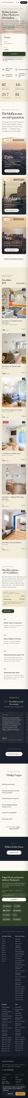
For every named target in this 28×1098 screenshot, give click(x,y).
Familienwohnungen (20, 964)
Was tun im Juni (19, 997)
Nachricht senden (14, 828)
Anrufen (18, 827)
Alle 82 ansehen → (21, 283)
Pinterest (17, 919)
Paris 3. (4, 943)
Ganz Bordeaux (6, 1007)
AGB (17, 1077)
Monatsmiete (18, 962)
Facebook (18, 910)
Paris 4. (4, 945)
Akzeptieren (20, 1093)
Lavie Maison (7, 2)
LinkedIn (7, 919)
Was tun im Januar (20, 986)
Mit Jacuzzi (18, 949)
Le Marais (17, 939)
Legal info (18, 1081)
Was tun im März (19, 991)
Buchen (23, 2)
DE (18, 2)
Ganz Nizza (18, 1007)
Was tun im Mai (19, 995)
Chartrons (4, 1009)
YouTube (7, 910)
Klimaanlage (18, 958)
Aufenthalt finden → (14, 852)
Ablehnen (10, 1093)
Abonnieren (14, 899)
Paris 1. (3, 939)
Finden (15, 54)
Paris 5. (4, 948)
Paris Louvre (18, 943)
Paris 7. (3, 950)
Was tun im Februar (20, 988)
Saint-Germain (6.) (20, 960)
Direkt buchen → (8, 611)
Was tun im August (20, 970)
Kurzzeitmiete (18, 956)
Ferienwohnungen (19, 953)
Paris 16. (4, 959)
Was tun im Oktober (20, 976)
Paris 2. (4, 941)
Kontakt (4, 1079)
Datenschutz (19, 1079)
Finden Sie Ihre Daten (13, 754)
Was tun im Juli (19, 999)
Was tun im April (19, 993)
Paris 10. (4, 954)
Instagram (7, 906)
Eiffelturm (17, 941)
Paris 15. (4, 956)
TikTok (18, 906)
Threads (7, 915)
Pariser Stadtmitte (19, 951)
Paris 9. (4, 952)
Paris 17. (4, 961)
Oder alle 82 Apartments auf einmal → (14, 258)
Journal (4, 1077)
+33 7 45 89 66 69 (8, 1070)
